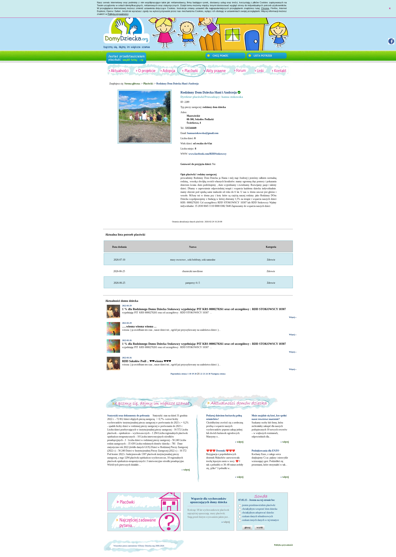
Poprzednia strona (179, 374)
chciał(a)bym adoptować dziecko (258, 512)
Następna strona (218, 374)
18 (190, 374)
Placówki (148, 83)
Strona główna (132, 83)
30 (209, 374)
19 (193, 374)
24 (207, 374)
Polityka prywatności (118, 14)
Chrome (265, 8)
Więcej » (292, 317)
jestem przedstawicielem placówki (258, 505)
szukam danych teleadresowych (257, 516)
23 (204, 374)
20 (195, 374)
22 (201, 374)
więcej (186, 469)
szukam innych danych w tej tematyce (260, 520)
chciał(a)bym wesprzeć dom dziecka (259, 508)
